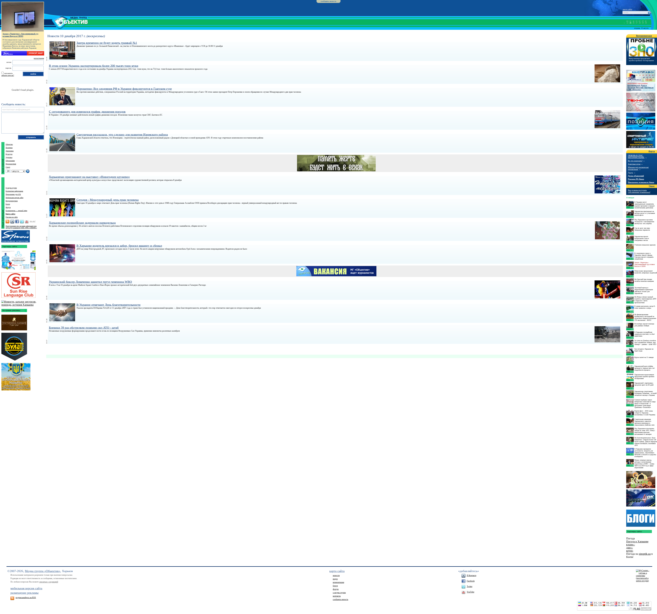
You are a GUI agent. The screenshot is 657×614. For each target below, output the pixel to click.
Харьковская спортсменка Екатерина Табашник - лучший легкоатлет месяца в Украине (645, 393)
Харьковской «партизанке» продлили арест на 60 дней (643, 384)
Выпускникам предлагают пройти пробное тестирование (641, 59)
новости (336, 575)
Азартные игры (634, 164)
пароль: (8, 68)
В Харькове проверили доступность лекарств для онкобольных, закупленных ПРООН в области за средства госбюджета (645, 452)
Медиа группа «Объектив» (42, 571)
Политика (9, 148)
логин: (9, 62)
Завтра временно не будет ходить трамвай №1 (106, 43)
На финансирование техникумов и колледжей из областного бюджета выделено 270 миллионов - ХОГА (645, 317)
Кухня (640, 479)
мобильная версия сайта (26, 588)
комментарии (338, 582)
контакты (337, 596)
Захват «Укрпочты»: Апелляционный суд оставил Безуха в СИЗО (20, 35)
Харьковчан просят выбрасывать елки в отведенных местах (641, 238)
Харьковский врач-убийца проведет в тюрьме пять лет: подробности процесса (644, 368)
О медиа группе (11, 188)
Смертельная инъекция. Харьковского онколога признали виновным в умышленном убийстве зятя (644, 422)
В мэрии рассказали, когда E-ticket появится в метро (644, 307)
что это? (32, 221)
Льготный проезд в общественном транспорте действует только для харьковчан (643, 290)
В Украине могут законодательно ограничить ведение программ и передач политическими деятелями (644, 205)
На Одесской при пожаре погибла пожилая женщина (644, 280)
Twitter (469, 586)
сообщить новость (328, 1)
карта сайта (627, 9)
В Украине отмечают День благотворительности (108, 304)
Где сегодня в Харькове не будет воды (643, 350)
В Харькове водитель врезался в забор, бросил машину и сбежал (119, 245)
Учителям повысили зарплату (645, 245)
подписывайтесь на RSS (26, 597)
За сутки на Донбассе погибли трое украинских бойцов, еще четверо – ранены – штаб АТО (645, 342)
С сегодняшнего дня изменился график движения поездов (87, 111)
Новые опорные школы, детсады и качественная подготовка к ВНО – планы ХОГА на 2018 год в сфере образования (644, 464)
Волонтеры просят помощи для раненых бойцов (644, 325)
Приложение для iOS (13, 194)
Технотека (640, 102)
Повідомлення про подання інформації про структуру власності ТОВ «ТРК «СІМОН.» (21, 227)
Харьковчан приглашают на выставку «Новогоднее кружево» (89, 177)
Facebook (471, 581)
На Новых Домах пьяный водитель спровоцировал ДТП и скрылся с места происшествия (645, 299)
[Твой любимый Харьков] (22, 304)
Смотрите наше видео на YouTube (27, 221)
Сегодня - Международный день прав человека (107, 199)
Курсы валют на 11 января (644, 357)
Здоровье (9, 157)
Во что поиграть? (635, 161)
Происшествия (11, 164)
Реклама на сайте (12, 217)
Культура (9, 154)
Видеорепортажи (12, 201)
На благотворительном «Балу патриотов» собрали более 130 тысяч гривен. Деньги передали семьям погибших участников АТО (645, 441)
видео (335, 579)
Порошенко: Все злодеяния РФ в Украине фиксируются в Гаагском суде (124, 88)
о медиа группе (339, 592)
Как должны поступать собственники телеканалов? (639, 191)
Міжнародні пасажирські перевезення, (638, 168)
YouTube (470, 592)
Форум (8, 207)
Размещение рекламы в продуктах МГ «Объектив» (15, 235)
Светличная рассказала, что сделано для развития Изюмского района (122, 134)
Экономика (10, 151)
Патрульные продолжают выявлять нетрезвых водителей (645, 272)
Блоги (8, 204)
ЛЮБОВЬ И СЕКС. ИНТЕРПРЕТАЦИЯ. (636, 156)
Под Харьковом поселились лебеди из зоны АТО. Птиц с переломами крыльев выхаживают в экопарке (644, 431)
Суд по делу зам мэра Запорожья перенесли (642, 229)
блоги (335, 586)
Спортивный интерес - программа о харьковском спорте (640, 139)
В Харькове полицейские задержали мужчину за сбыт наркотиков (644, 334)
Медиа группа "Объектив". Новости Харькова (66, 21)
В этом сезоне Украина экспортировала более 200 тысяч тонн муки (93, 65)
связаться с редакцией (48, 582)
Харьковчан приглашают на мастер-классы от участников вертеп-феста (644, 213)
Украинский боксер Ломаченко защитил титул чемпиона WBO (90, 281)
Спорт (8, 167)
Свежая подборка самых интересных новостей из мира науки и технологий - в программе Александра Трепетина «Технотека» (644, 403)
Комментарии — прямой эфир (16, 211)
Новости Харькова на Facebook (17, 221)
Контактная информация (14, 191)
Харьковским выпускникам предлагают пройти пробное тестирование (644, 376)
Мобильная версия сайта (14, 198)
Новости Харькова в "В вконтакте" (12, 221)
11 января (630, 198)
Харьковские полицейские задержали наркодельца (82, 222)
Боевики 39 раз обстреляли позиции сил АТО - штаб (84, 327)
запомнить (8, 73)
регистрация (39, 58)
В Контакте (471, 575)
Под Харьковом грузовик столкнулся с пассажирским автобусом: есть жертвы (644, 221)
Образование (10, 161)
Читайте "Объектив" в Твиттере (22, 221)
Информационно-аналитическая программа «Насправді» (640, 76)
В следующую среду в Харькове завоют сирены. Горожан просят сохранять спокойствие (644, 256)
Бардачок (640, 498)
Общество (9, 144)
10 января (630, 362)
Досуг (630, 173)
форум (336, 589)
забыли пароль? (7, 75)
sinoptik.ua (645, 553)
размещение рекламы (24, 592)
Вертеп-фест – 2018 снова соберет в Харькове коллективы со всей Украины (644, 413)
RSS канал (7, 221)
